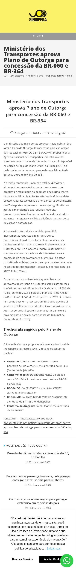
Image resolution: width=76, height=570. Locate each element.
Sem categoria (56, 133)
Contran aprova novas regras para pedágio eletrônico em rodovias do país (38, 501)
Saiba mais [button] (53, 548)
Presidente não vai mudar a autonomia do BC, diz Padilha (38, 455)
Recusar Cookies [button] (22, 559)
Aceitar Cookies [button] (53, 559)
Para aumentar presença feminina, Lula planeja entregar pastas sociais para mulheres (38, 478)
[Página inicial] (5, 75)
